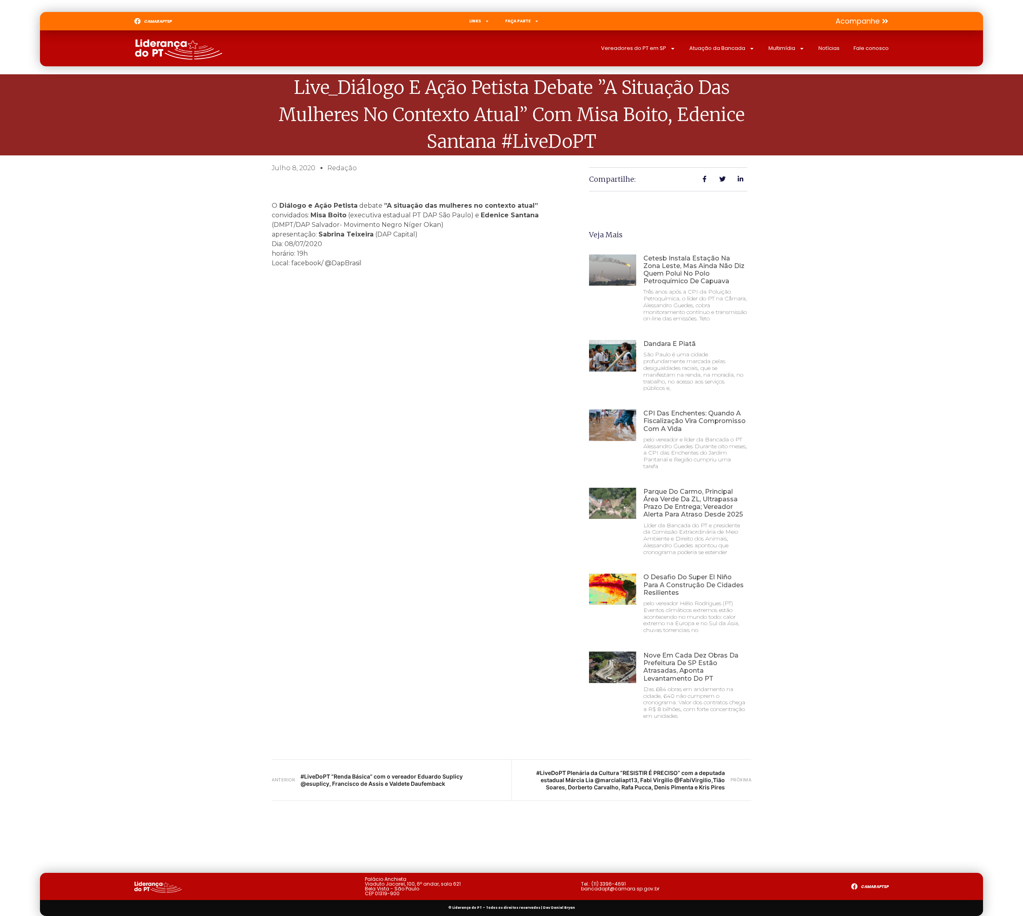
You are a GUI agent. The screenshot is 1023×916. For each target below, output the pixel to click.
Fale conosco (871, 48)
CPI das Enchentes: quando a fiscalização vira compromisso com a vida (694, 420)
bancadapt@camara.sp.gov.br (620, 888)
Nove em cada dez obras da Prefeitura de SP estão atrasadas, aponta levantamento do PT (690, 667)
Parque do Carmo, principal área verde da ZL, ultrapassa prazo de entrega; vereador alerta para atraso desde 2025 (693, 503)
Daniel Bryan (563, 908)
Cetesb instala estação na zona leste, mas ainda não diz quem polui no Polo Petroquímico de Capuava (693, 269)
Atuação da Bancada (717, 48)
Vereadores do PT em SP (633, 48)
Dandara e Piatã (669, 344)
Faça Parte (518, 21)
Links (475, 21)
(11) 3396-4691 (608, 883)
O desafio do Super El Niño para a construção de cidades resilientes (693, 584)
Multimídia (781, 48)
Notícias (829, 48)
